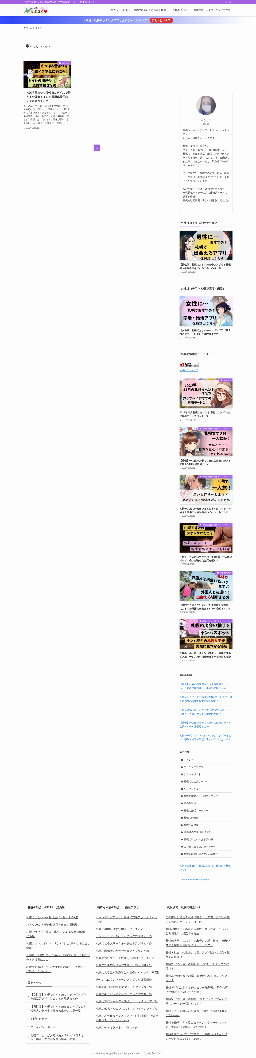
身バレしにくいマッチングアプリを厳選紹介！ (125, 979)
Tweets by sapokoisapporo (194, 879)
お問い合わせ (38, 1018)
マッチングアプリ (193, 767)
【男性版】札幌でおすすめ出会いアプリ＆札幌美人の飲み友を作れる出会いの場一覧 (58, 1008)
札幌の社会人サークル (196, 781)
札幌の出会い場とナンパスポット (202, 853)
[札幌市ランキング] (189, 366)
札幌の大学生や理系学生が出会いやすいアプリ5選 (127, 972)
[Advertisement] (206, 64)
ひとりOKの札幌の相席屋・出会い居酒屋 (52, 924)
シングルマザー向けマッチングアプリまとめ (124, 936)
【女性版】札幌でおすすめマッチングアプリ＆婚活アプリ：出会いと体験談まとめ (58, 996)
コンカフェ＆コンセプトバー (200, 846)
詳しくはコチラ (161, 20)
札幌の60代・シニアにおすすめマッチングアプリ (127, 1008)
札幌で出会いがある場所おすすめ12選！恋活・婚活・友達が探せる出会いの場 (57, 1037)
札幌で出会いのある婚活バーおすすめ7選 (52, 917)
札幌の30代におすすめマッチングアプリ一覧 (124, 986)
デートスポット (192, 774)
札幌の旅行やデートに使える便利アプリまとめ (125, 958)
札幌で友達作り (192, 825)
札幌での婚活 (191, 817)
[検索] (230, 2)
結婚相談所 (190, 803)
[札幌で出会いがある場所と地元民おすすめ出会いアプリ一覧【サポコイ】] (36, 10)
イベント (189, 759)
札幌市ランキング (189, 370)
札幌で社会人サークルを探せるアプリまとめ (124, 943)
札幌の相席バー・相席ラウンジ (201, 796)
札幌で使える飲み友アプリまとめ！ (118, 1027)
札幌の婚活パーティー (196, 810)
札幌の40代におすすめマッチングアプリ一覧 (124, 994)
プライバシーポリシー (44, 1027)
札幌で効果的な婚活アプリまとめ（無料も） (124, 965)
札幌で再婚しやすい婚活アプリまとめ (119, 929)
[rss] (225, 2)
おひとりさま (191, 788)
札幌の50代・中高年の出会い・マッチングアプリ (127, 1001)
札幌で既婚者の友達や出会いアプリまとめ (122, 950)
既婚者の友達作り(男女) (197, 832)
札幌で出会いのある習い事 (198, 839)
